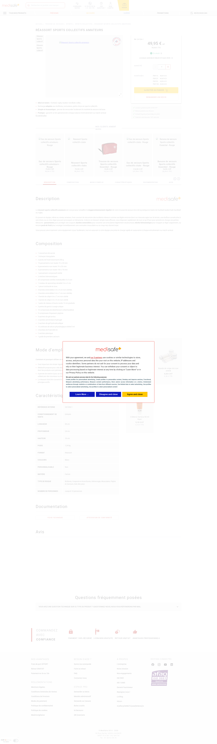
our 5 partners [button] (96, 357)
